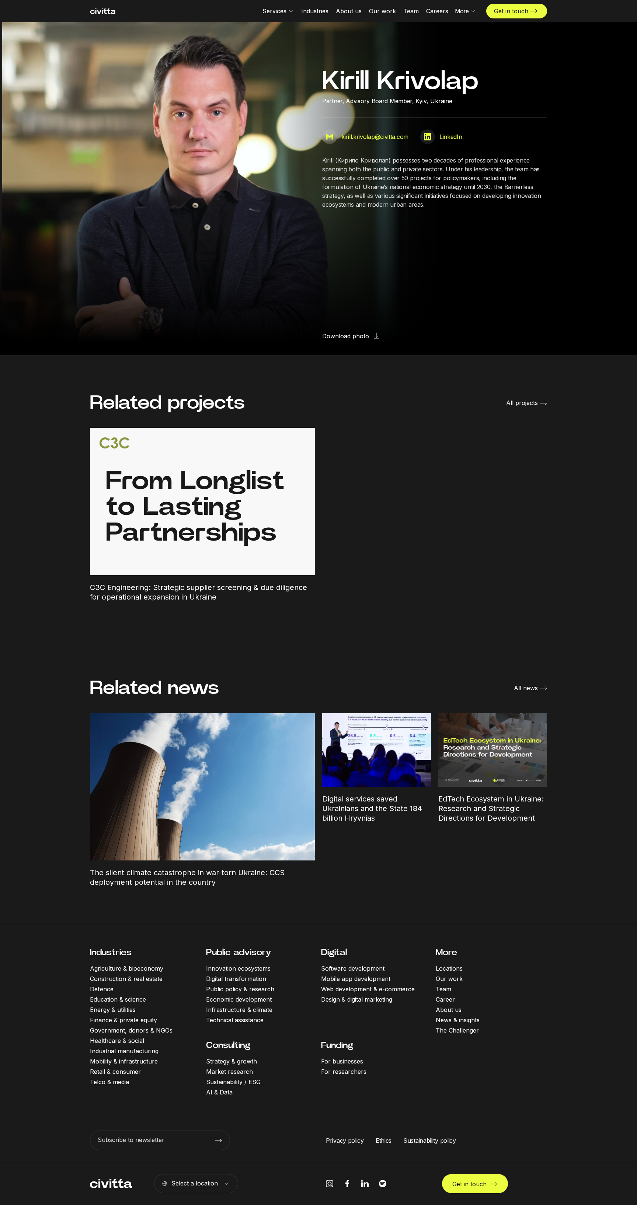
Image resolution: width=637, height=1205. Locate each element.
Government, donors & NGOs (131, 1030)
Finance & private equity (123, 1020)
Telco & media (109, 1082)
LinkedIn (450, 137)
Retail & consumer (115, 1071)
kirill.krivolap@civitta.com (374, 137)
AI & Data (219, 1092)
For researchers (343, 1071)
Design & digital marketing (356, 999)
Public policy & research (240, 989)
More (446, 952)
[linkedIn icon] (365, 1183)
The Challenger (457, 1030)
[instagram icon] (329, 1183)
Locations (449, 968)
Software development (352, 968)
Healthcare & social (117, 1040)
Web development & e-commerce (368, 989)
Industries (111, 952)
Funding (337, 1045)
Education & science (118, 999)
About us (449, 1009)
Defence (102, 989)
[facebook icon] (347, 1183)
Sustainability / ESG (233, 1082)
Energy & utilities (113, 1009)
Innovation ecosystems (238, 968)
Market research (229, 1071)
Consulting (228, 1045)
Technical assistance (235, 1020)
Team (443, 989)
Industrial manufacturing (124, 1051)
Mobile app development (355, 978)
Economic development (239, 999)
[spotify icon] (382, 1183)
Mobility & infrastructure (124, 1061)
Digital (334, 952)
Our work (449, 978)
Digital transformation (236, 978)
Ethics (383, 1140)
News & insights (458, 1020)
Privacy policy (345, 1140)
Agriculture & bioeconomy (126, 968)
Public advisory (238, 952)
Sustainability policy (429, 1140)
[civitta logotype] (102, 11)
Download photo (345, 336)
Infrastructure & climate (239, 1009)
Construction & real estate (126, 978)
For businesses (342, 1061)
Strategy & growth (231, 1061)
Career (445, 999)
